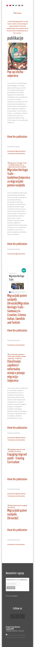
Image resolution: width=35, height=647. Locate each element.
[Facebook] (12, 616)
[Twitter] (17, 616)
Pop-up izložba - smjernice (15, 74)
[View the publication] (17, 56)
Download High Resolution (16, 151)
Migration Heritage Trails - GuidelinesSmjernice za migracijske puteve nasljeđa (18, 177)
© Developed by (11, 596)
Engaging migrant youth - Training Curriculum (17, 458)
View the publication (17, 136)
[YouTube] (22, 616)
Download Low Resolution (16, 153)
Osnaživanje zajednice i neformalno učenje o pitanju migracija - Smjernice (16, 370)
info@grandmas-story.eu (15, 630)
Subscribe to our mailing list (17, 580)
